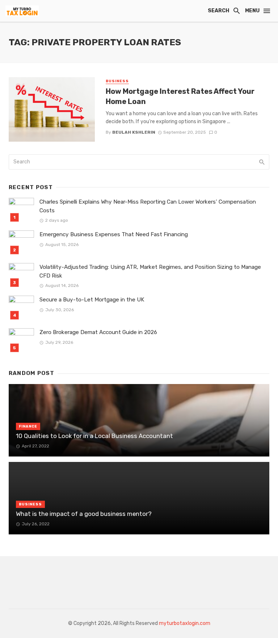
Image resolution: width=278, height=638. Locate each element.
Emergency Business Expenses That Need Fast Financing (113, 234)
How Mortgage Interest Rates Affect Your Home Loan (180, 96)
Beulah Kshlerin (133, 132)
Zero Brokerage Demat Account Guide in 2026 (98, 332)
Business (117, 81)
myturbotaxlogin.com (184, 623)
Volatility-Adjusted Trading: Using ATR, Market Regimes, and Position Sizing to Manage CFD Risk (150, 271)
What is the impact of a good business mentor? (84, 513)
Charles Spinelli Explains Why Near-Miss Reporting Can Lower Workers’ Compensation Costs (147, 206)
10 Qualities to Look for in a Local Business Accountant (94, 435)
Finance (28, 426)
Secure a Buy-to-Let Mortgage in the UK (91, 299)
